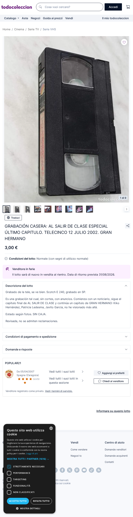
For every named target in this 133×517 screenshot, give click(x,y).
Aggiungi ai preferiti (113, 373)
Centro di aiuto (115, 442)
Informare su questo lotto (113, 411)
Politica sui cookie (60, 483)
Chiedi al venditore (113, 381)
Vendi (69, 18)
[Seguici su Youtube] (84, 470)
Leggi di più (32, 453)
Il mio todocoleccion (115, 18)
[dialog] (29, 469)
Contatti (109, 461)
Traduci (15, 217)
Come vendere (79, 449)
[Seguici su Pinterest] (76, 470)
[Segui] (124, 42)
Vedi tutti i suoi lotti (62, 371)
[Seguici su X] (69, 470)
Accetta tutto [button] (18, 501)
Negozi (35, 18)
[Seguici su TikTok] (91, 470)
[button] (66, 286)
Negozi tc (76, 455)
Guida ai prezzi (53, 18)
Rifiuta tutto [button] (41, 501)
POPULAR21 (13, 363)
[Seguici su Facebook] (62, 470)
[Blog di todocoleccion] (98, 470)
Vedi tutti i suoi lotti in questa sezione (63, 380)
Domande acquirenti (116, 455)
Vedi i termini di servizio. (59, 391)
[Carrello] (128, 7)
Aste (25, 18)
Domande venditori (115, 449)
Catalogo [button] (10, 18)
